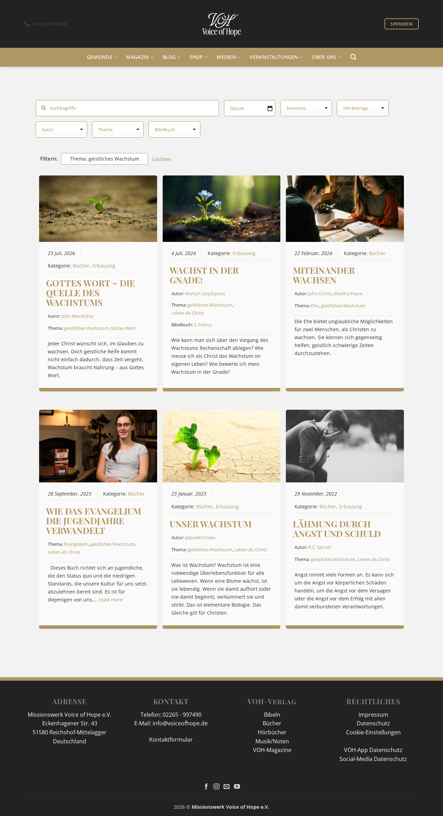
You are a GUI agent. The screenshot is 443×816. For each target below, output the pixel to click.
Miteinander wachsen (324, 274)
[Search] (353, 57)
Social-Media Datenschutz (373, 759)
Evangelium (76, 544)
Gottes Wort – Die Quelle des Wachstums (90, 292)
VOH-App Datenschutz (373, 750)
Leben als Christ (187, 313)
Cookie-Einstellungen (373, 732)
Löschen (161, 159)
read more (111, 600)
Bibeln (272, 714)
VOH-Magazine (272, 750)
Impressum (373, 714)
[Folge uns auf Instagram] (216, 786)
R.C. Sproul (319, 547)
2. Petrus (203, 324)
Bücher (81, 266)
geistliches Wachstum (86, 328)
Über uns (324, 57)
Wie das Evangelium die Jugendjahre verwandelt (93, 520)
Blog (169, 57)
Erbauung (103, 266)
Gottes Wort (123, 328)
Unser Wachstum (211, 523)
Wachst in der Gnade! (204, 274)
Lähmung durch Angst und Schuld (337, 528)
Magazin (137, 57)
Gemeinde (99, 57)
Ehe (314, 305)
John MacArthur (78, 316)
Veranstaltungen (274, 57)
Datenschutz (373, 723)
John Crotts (320, 293)
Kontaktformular (171, 739)
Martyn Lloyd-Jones (205, 293)
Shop (196, 57)
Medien (226, 57)
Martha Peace (348, 293)
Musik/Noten (272, 741)
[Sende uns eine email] (226, 786)
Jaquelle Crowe (200, 537)
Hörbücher (272, 732)
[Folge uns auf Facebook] (206, 786)
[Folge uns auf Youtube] (237, 786)
